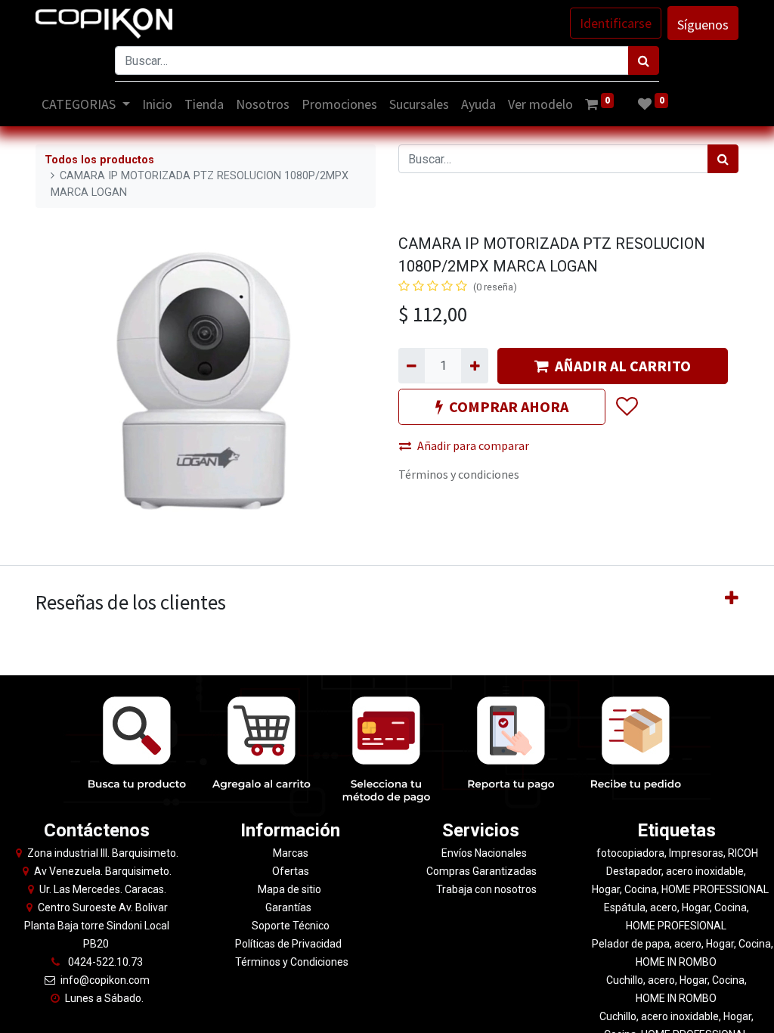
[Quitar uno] (411, 365)
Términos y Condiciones (290, 962)
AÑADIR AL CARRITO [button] (623, 365)
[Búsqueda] (643, 60)
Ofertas (290, 871)
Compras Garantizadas (481, 871)
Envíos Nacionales (484, 853)
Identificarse (616, 23)
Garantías (289, 907)
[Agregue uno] (474, 365)
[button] (626, 407)
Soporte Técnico (291, 926)
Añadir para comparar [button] (473, 445)
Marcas (290, 853)
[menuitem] (157, 104)
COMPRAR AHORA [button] (508, 406)
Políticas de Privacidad (288, 944)
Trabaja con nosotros (486, 889)
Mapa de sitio (291, 889)
